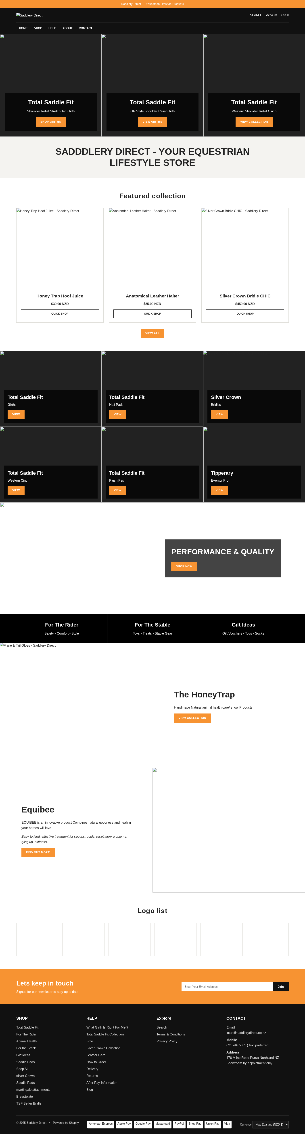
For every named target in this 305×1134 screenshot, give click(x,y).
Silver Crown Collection (103, 1048)
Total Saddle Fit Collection (105, 1034)
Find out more (38, 852)
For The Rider (26, 1034)
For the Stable (26, 1048)
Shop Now (184, 566)
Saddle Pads (25, 1062)
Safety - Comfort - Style (61, 633)
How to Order (96, 1062)
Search (162, 1027)
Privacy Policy (167, 1041)
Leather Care (95, 1055)
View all (152, 333)
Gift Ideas (23, 1055)
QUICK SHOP (59, 313)
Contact (85, 28)
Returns (92, 1076)
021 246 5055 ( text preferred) (247, 1045)
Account (271, 15)
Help (52, 28)
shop (38, 28)
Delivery (92, 1069)
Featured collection (152, 196)
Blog (89, 1089)
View (16, 414)
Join (281, 986)
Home (23, 28)
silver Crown (25, 1076)
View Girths (153, 121)
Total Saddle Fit (27, 1027)
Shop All (22, 1069)
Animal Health (26, 1041)
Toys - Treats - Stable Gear (152, 633)
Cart (285, 15)
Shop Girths (50, 121)
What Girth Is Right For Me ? (107, 1027)
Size (89, 1041)
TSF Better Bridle (28, 1103)
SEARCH (256, 15)
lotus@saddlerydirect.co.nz (246, 1033)
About (68, 28)
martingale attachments (33, 1089)
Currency (246, 1124)
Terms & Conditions (171, 1034)
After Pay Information (101, 1083)
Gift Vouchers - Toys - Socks (243, 633)
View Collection (254, 121)
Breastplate (24, 1096)
